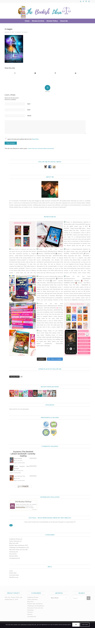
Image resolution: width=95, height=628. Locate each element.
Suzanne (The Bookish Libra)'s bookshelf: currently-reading (23, 454)
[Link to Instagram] (89, 1)
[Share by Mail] (75, 73)
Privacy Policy (35, 139)
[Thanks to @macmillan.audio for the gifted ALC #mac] (77, 343)
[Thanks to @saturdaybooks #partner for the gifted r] (77, 261)
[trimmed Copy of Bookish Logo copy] (44, 11)
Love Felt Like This (19, 476)
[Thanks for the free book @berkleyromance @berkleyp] (77, 288)
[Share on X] (35, 73)
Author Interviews (14, 541)
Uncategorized (13, 558)
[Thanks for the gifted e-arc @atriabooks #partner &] (50, 234)
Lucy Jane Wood (18, 460)
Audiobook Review (14, 539)
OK (76, 624)
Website (29, 115)
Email (29, 109)
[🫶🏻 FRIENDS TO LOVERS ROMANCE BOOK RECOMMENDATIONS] (77, 316)
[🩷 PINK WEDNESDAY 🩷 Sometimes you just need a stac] (22, 316)
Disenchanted (18, 458)
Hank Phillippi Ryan (19, 470)
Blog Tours (12, 543)
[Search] (70, 21)
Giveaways (12, 551)
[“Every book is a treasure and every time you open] (22, 261)
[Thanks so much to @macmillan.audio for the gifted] (50, 288)
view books (34, 509)
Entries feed (12, 573)
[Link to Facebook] (83, 1)
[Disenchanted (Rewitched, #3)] (11, 462)
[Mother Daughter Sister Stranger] (11, 470)
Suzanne (25, 32)
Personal (11, 554)
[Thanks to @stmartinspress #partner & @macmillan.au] (77, 234)
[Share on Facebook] (15, 73)
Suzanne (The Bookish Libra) (22, 504)
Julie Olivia (17, 478)
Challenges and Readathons (17, 547)
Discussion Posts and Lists (17, 549)
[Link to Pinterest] (86, 1)
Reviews (11, 556)
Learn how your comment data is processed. (41, 148)
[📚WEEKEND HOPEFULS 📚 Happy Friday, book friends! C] (22, 234)
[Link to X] (80, 1)
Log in (11, 571)
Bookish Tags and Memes (16, 545)
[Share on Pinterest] (55, 73)
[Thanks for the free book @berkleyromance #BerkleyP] (50, 261)
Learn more (85, 624)
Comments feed (14, 575)
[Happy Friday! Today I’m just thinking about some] (50, 343)
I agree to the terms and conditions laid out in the (23, 139)
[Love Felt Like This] (11, 480)
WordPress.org (13, 577)
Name (29, 104)
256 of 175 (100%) (29, 507)
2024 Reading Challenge (23, 501)
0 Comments (18, 32)
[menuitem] (27, 21)
